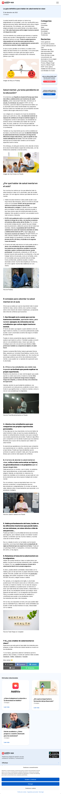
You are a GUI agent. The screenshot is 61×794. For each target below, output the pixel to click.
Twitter (12, 656)
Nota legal (41, 792)
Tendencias (44, 35)
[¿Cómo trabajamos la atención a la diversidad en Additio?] (15, 687)
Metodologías (45, 29)
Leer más (6, 707)
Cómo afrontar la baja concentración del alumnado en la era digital (48, 57)
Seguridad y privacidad (32, 792)
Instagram (18, 656)
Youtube (24, 656)
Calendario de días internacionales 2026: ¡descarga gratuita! (47, 51)
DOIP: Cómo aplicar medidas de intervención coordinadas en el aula (48, 68)
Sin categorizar (45, 33)
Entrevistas (44, 25)
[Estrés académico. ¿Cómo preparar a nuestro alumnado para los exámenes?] (15, 720)
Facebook (6, 656)
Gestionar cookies (30, 788)
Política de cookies (21, 792)
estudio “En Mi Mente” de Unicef (13, 103)
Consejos (6, 14)
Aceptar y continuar (30, 779)
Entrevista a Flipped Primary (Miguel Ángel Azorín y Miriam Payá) (47, 63)
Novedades (44, 31)
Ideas (42, 27)
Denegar (30, 784)
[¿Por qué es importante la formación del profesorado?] (45, 688)
